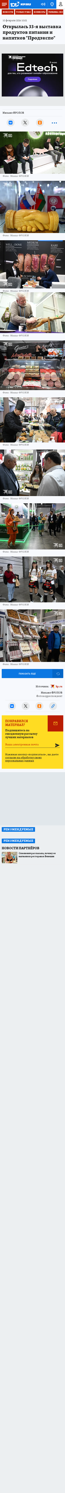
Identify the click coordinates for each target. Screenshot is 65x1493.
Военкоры (39, 12)
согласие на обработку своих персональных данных (23, 759)
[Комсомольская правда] (20, 4)
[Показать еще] (54, 123)
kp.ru (59, 686)
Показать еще (27, 673)
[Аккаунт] (60, 4)
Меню (4, 4)
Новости (8, 12)
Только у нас (23, 12)
